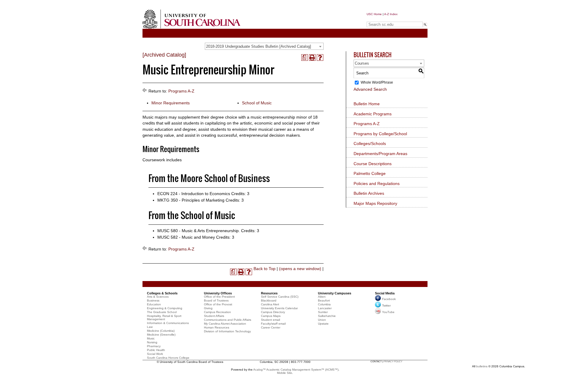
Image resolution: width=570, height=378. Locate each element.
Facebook (389, 299)
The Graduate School (162, 312)
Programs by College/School (380, 133)
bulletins (481, 366)
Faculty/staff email (273, 323)
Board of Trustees (216, 300)
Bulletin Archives (369, 193)
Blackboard (268, 300)
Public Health (156, 350)
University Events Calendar (279, 308)
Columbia (324, 304)
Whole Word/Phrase (377, 82)
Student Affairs (214, 316)
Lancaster (325, 308)
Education (154, 304)
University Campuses (334, 293)
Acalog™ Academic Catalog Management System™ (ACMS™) (295, 369)
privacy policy (393, 361)
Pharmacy (154, 346)
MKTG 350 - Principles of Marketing (190, 200)
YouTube (388, 312)
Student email (270, 319)
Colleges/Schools (370, 143)
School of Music (257, 103)
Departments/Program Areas (380, 153)
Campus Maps (271, 316)
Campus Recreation (217, 312)
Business (153, 300)
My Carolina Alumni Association (225, 323)
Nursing (152, 342)
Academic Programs (373, 113)
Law (150, 326)
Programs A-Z (181, 91)
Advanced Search (370, 89)
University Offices (218, 293)
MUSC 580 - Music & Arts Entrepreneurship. (198, 230)
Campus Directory (273, 312)
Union (322, 319)
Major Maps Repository (375, 203)
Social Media (385, 293)
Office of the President (219, 296)
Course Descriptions (373, 163)
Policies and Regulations (377, 183)
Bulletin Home (367, 103)
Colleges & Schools (162, 293)
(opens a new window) (300, 268)
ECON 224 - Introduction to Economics (193, 193)
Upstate (323, 323)
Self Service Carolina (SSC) (279, 296)
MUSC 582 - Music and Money (186, 237)
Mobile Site (284, 372)
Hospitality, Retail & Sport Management (164, 317)
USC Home (374, 14)
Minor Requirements (170, 103)
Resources (269, 293)
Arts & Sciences (158, 296)
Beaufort (324, 300)
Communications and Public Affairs (227, 319)
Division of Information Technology (227, 331)
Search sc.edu (382, 18)
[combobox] (264, 46)
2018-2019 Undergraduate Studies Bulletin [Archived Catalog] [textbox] (258, 46)
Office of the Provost (218, 304)
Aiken (322, 296)
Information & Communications (168, 323)
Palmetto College (370, 173)
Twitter (386, 305)
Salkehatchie (327, 316)
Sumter (323, 312)
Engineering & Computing (164, 308)
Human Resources (216, 327)
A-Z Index (391, 14)
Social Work (155, 353)
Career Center (270, 327)
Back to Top (265, 268)
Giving (208, 308)
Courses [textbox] (362, 63)
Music (151, 338)
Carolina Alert (270, 304)
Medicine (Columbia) (161, 330)
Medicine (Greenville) (161, 334)
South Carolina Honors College (168, 357)
